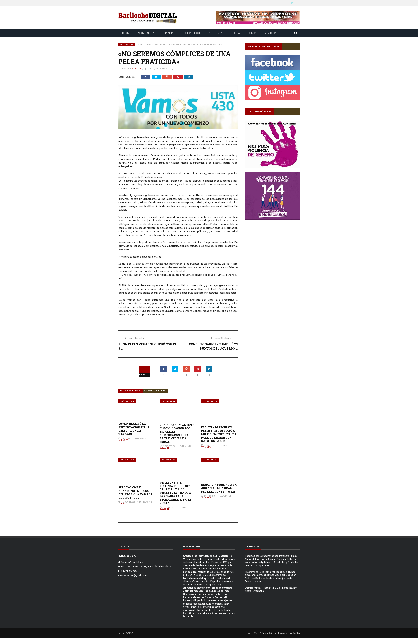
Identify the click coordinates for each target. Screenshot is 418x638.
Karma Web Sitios (294, 632)
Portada (125, 33)
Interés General (216, 33)
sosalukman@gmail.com (134, 576)
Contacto (129, 632)
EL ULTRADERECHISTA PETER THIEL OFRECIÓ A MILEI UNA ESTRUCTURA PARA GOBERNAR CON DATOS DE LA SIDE (219, 434)
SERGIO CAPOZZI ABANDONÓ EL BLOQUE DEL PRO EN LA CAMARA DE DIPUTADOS (135, 492)
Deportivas (236, 33)
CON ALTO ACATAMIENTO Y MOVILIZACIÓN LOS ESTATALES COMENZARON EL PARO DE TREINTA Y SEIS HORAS (178, 433)
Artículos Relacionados (130, 390)
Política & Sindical (192, 33)
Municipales (170, 33)
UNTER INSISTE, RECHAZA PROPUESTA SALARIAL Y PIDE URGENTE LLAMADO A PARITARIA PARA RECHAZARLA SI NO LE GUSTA (175, 493)
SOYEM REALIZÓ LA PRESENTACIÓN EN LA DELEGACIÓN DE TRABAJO (133, 429)
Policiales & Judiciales (147, 33)
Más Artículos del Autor (155, 390)
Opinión (252, 33)
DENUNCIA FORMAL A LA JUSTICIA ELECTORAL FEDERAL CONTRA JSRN (219, 488)
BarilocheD (136, 69)
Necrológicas (271, 33)
